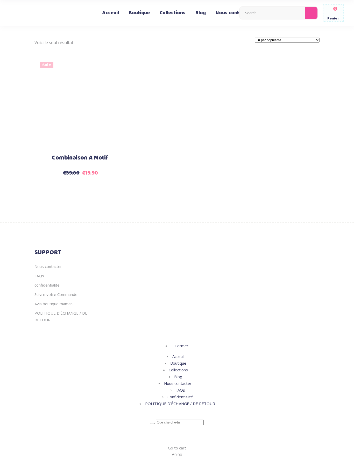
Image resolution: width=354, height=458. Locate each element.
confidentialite (47, 285)
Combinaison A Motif (80, 158)
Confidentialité (180, 396)
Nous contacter (48, 266)
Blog (178, 376)
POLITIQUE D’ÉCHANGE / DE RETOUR (180, 403)
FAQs (39, 275)
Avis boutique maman (53, 303)
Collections (178, 369)
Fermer (181, 345)
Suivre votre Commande (55, 294)
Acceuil (178, 356)
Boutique (178, 363)
